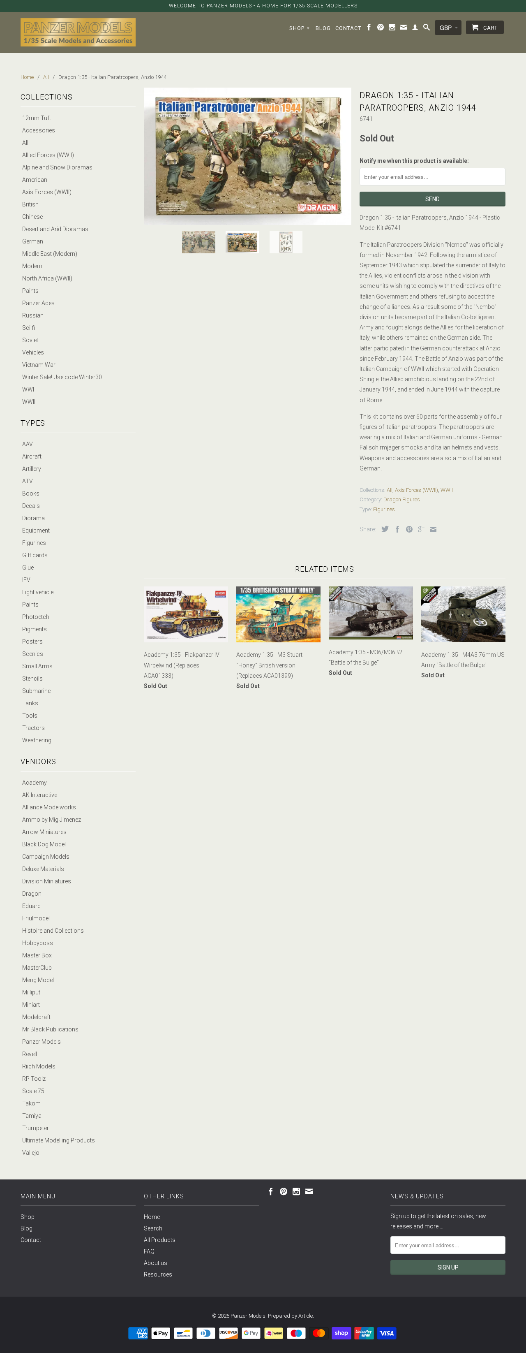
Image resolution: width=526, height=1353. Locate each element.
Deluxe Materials (43, 869)
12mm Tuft (36, 118)
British (30, 204)
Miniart (31, 1004)
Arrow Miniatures (44, 832)
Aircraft (32, 456)
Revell (29, 1054)
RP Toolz (34, 1078)
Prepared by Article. (291, 1316)
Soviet (30, 340)
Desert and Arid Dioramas (55, 229)
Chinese (32, 216)
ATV (27, 481)
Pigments (34, 629)
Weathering (36, 740)
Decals (31, 506)
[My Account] (415, 29)
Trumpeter (35, 1128)
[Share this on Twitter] (383, 529)
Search (153, 1228)
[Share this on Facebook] (395, 529)
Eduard (31, 906)
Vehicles (33, 352)
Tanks (30, 703)
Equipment (36, 530)
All (25, 142)
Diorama (33, 518)
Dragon (32, 893)
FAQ (149, 1251)
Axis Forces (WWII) (47, 192)
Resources (158, 1274)
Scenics (32, 654)
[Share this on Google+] (419, 529)
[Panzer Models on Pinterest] (380, 29)
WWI (28, 389)
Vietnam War (38, 364)
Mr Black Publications (50, 1029)
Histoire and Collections (53, 930)
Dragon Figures (401, 499)
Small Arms (37, 666)
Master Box (37, 955)
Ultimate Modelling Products (58, 1140)
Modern (32, 266)
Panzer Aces (38, 303)
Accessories (38, 130)
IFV (26, 580)
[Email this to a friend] (431, 529)
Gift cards (35, 555)
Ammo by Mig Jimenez (51, 819)
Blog (323, 28)
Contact (348, 28)
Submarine (36, 691)
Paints (30, 290)
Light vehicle (37, 592)
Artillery (31, 469)
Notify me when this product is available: (414, 161)
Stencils (32, 678)
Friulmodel (36, 918)
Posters (32, 641)
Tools (29, 715)
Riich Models (38, 1066)
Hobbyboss (37, 943)
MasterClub (37, 967)
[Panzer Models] (78, 32)
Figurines (34, 543)
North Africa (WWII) (47, 278)
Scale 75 (33, 1091)
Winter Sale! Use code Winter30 (62, 377)
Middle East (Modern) (49, 253)
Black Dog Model (44, 844)
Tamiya (32, 1115)
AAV (27, 444)
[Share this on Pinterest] (407, 529)
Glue (28, 567)
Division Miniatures (46, 881)
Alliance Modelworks (49, 807)
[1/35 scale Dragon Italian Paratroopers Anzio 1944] (247, 156)
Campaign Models (45, 856)
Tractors (33, 728)
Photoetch (35, 617)
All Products (159, 1240)
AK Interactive (39, 795)
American (34, 179)
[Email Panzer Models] (403, 29)
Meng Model (38, 980)
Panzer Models (41, 1041)
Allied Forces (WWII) (48, 155)
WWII (28, 401)
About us (155, 1263)
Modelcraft (36, 1017)
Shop (299, 28)
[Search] (426, 29)
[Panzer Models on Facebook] (369, 29)
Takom (31, 1103)
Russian (33, 315)
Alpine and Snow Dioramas (57, 167)
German (32, 241)
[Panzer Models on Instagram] (392, 29)
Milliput (31, 992)
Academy (34, 782)
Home (152, 1217)
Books (30, 493)
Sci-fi (28, 327)
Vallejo (30, 1152)
